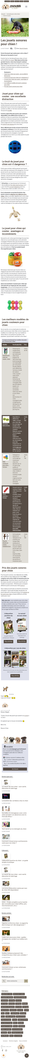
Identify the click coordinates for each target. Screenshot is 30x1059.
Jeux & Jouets (7, 15)
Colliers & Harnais (22, 1019)
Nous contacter (23, 1041)
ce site (26, 715)
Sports (7, 1013)
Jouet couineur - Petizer (5, 496)
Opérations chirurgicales (8, 1007)
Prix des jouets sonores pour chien (13, 86)
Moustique (11, 1003)
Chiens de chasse (6, 1019)
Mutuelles (26, 1)
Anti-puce (18, 1000)
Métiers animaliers (6, 1029)
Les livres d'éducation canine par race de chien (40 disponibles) (14, 889)
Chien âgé (25, 1007)
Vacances (4, 1032)
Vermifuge (11, 1000)
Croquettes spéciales (7, 997)
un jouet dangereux (15, 187)
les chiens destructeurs (17, 185)
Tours (3, 1016)
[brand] (11, 6)
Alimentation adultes (19, 994)
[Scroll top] (27, 1055)
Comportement (15, 1013)
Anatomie (20, 1010)
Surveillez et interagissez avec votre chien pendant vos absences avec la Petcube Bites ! (14, 814)
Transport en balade (7, 1026)
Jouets (26, 1010)
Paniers (15, 1019)
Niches (15, 1023)
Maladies (25, 1003)
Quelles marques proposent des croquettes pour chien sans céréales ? (15, 954)
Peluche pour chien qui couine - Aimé (6, 357)
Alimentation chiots (7, 994)
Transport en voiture (17, 1032)
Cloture (15, 1026)
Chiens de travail (20, 1016)
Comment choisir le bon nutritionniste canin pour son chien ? (14, 842)
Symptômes (13, 1010)
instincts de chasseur (8, 124)
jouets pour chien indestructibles (17, 528)
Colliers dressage (10, 1016)
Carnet (21, 1)
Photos (12, 1)
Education (23, 1013)
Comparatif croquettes (20, 997)
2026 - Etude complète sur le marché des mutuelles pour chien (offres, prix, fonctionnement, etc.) (14, 903)
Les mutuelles (18, 1035)
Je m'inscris (15, 769)
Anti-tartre (18, 1007)
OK (26, 981)
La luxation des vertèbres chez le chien (15, 801)
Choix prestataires (17, 1029)
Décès (11, 1035)
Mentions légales (13, 1041)
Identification (5, 1035)
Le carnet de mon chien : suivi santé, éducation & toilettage (14, 787)
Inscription (7, 1)
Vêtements (21, 1026)
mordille (10, 110)
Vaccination (5, 1000)
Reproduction (5, 1010)
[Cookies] (3, 1055)
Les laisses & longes (7, 1023)
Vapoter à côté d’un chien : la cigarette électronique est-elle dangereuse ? (15, 924)
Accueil (3, 14)
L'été (9, 1032)
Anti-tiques (4, 1003)
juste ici (22, 585)
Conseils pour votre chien (13, 14)
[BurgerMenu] (26, 6)
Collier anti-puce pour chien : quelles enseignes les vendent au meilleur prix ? (14, 939)
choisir (12, 60)
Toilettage (18, 1003)
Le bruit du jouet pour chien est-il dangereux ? (16, 77)
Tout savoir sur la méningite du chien (14, 829)
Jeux (3, 1013)
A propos (5, 1041)
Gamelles (20, 1023)
